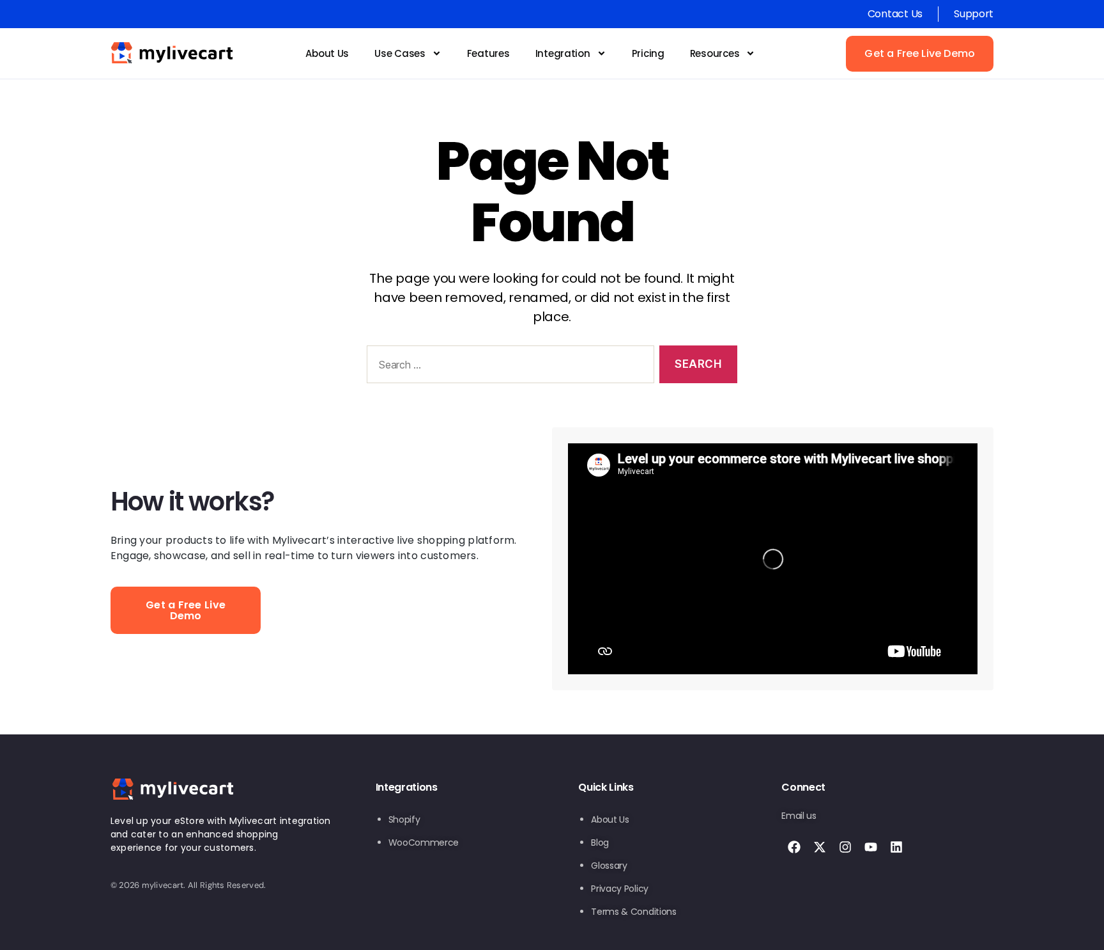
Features (488, 53)
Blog (600, 842)
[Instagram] (845, 847)
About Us (327, 53)
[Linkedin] (896, 847)
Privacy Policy (619, 888)
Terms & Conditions (633, 911)
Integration (562, 53)
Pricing (648, 53)
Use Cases (399, 53)
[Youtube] (871, 847)
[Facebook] (794, 847)
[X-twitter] (819, 847)
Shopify (404, 819)
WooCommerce (423, 842)
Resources (715, 53)
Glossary (609, 865)
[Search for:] (508, 366)
